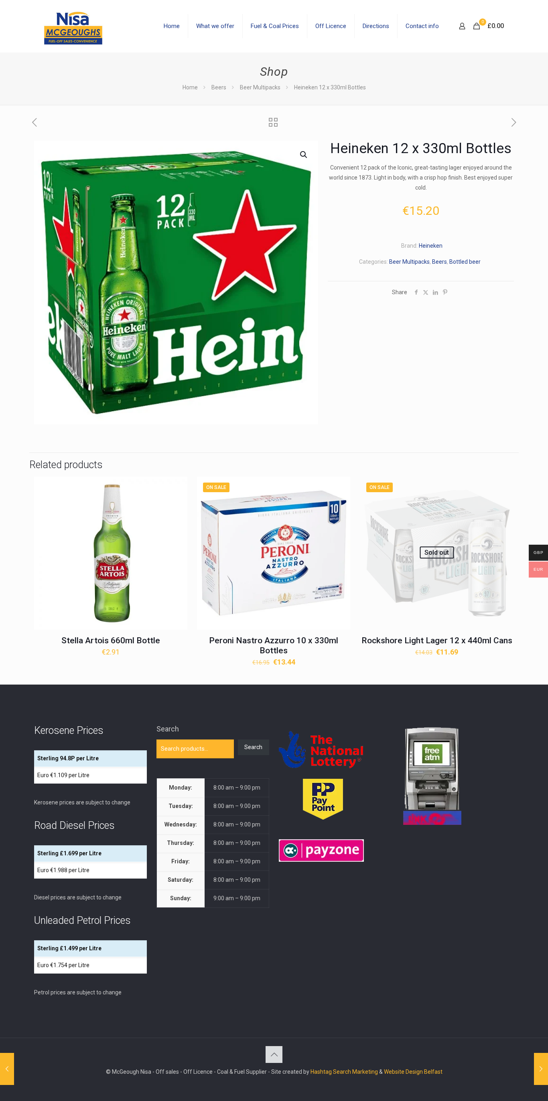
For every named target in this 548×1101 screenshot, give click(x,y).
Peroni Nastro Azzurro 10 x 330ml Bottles (273, 645)
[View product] (176, 505)
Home (190, 87)
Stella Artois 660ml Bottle (110, 640)
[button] (304, 155)
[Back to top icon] (274, 1054)
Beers (218, 87)
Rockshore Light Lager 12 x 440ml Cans (436, 640)
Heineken (430, 245)
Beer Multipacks (260, 87)
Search (167, 729)
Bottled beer (465, 262)
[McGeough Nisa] (73, 26)
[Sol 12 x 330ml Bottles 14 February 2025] (541, 1069)
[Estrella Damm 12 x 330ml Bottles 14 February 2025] (7, 1069)
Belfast (433, 1072)
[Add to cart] (176, 488)
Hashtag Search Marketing (344, 1072)
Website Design (403, 1072)
